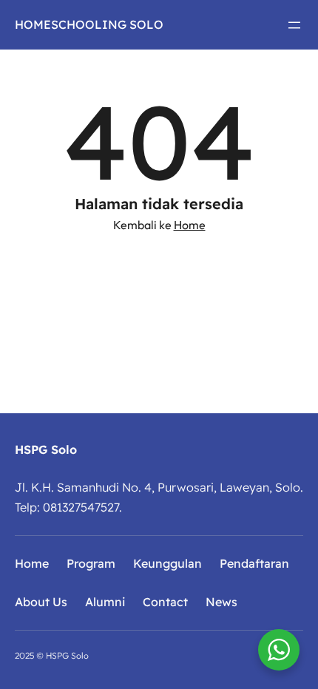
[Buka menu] (294, 25)
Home (190, 224)
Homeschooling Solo (89, 24)
